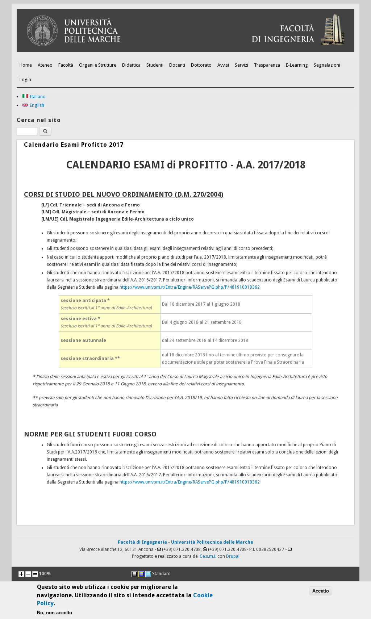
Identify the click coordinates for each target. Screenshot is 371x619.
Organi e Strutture (97, 65)
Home (26, 65)
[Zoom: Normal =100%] (35, 574)
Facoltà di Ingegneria (142, 542)
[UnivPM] (185, 50)
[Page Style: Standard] (148, 574)
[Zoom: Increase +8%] (21, 574)
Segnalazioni (327, 65)
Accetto (320, 591)
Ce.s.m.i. (208, 556)
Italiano (37, 96)
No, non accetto (54, 612)
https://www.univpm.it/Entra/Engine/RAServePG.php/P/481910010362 (190, 287)
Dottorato (201, 65)
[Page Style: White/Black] (134, 574)
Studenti (154, 65)
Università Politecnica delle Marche (212, 542)
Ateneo (45, 65)
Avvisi (223, 65)
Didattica (131, 65)
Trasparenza (267, 65)
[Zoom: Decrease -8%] (28, 574)
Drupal (232, 556)
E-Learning (297, 65)
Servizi (241, 65)
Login (25, 79)
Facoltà (65, 65)
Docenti (177, 65)
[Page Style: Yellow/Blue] (141, 574)
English (36, 105)
